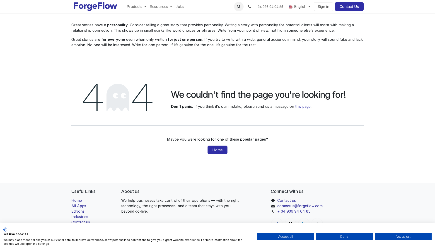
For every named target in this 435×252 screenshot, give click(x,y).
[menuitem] (136, 6)
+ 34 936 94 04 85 (293, 211)
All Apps (78, 206)
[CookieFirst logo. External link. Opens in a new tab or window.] (5, 230)
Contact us (286, 200)
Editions (78, 211)
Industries (79, 216)
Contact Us (349, 6)
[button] (239, 6)
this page (303, 106)
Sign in (323, 6)
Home (217, 150)
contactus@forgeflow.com (300, 206)
